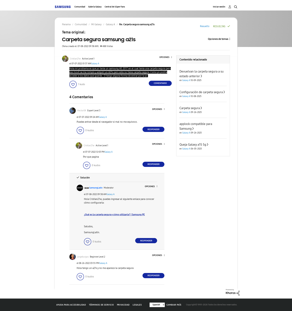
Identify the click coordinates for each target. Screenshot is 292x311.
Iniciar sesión (219, 6)
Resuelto (204, 26)
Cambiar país (173, 305)
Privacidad (123, 305)
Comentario (160, 83)
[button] (166, 57)
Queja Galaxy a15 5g (192, 144)
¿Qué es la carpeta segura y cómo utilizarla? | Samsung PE (114, 214)
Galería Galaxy (95, 6)
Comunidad (79, 6)
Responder (154, 129)
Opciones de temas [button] (218, 39)
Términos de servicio (101, 305)
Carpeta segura (189, 108)
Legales (137, 305)
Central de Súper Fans (115, 6)
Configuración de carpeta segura (201, 92)
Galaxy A (95, 63)
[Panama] (63, 6)
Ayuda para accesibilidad (71, 305)
